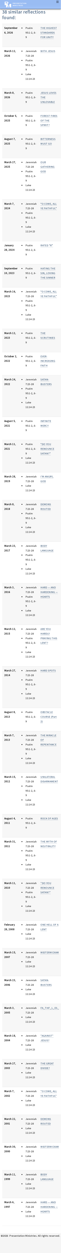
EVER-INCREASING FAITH (47, 361)
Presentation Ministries (19, 4)
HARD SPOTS (48, 670)
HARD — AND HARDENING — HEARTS (49, 592)
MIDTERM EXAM (49, 952)
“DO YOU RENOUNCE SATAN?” (47, 449)
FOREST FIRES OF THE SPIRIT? (48, 120)
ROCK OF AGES (49, 818)
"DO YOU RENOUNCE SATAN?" (47, 887)
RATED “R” (46, 245)
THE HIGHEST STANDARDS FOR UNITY (48, 32)
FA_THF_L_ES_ (49, 1008)
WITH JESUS (47, 51)
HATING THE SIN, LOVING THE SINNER (47, 273)
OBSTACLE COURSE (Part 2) (48, 716)
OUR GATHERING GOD (47, 167)
